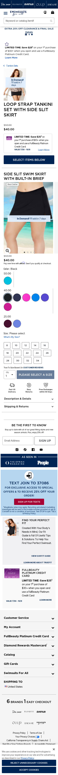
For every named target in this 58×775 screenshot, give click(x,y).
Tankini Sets (12, 65)
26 (47, 353)
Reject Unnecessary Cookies (29, 762)
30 (17, 360)
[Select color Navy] (17, 297)
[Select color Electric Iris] (45, 297)
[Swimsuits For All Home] (18, 13)
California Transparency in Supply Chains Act (27, 740)
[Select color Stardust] (17, 324)
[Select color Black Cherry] (8, 324)
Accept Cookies (29, 769)
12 (25, 345)
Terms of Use (36, 733)
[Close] (54, 749)
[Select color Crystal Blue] (8, 281)
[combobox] (29, 21)
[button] (45, 12)
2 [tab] (27, 252)
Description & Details (17, 398)
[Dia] (16, 711)
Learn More (11, 57)
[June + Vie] (29, 723)
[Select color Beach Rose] (8, 307)
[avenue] (41, 711)
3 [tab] (31, 252)
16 (44, 345)
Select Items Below (29, 160)
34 (37, 360)
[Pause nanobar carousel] (26, 34)
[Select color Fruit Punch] (26, 297)
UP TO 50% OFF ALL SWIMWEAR (29, 28)
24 (37, 353)
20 (17, 353)
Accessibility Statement (45, 744)
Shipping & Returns (16, 406)
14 (35, 345)
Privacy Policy (19, 733)
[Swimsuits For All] (41, 723)
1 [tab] (24, 252)
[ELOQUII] (29, 711)
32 (27, 360)
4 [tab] (34, 252)
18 (7, 353)
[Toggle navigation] (5, 13)
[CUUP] (16, 723)
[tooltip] (6, 4)
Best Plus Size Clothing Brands (17, 744)
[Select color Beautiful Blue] (36, 297)
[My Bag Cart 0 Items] (53, 12)
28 (7, 360)
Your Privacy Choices (25, 736)
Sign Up (45, 441)
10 (16, 345)
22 (27, 353)
